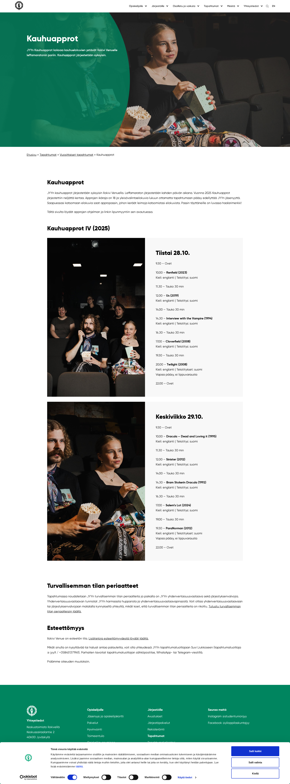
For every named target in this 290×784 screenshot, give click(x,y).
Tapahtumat (211, 6)
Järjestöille (158, 6)
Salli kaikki (255, 751)
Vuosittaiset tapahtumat (76, 154)
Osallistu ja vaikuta (184, 6)
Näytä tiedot (185, 777)
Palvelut (92, 723)
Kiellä (255, 773)
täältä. (79, 766)
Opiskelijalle (136, 6)
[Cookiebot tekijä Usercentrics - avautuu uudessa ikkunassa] (28, 777)
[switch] (106, 777)
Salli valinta (255, 762)
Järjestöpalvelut (159, 723)
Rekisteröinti (156, 729)
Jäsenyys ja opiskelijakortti (105, 716)
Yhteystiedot (251, 6)
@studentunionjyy (234, 716)
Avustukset (155, 716)
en (273, 6)
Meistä (231, 6)
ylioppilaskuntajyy (237, 723)
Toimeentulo (95, 736)
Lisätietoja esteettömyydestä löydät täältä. (119, 638)
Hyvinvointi (94, 729)
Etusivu (31, 154)
